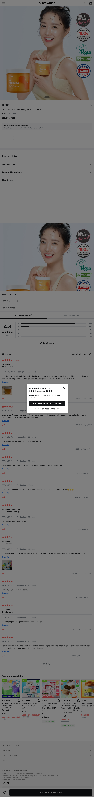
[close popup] (64, 388)
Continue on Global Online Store (47, 409)
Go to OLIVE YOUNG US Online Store (47, 404)
